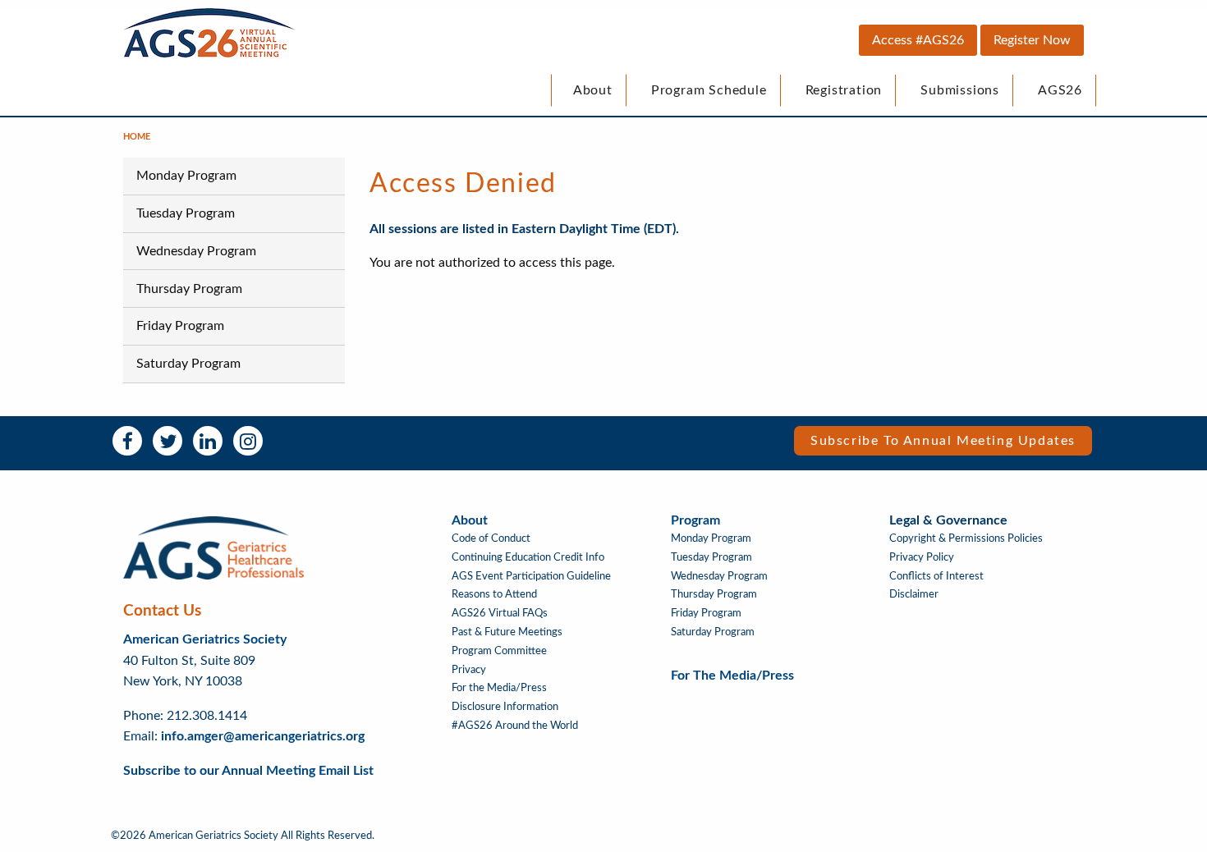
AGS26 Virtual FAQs (500, 613)
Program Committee (499, 651)
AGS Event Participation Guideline (531, 576)
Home (136, 136)
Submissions (959, 90)
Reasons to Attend (494, 594)
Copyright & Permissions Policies (966, 538)
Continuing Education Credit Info (528, 557)
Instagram (248, 440)
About (593, 90)
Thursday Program (189, 288)
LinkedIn (207, 440)
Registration (844, 90)
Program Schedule (709, 90)
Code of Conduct (491, 538)
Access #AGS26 (918, 40)
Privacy (469, 670)
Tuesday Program (185, 213)
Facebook (127, 440)
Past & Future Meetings (507, 632)
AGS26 (1060, 90)
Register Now (1032, 40)
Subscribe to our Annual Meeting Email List (248, 770)
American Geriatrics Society (205, 639)
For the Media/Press (499, 688)
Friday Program (180, 325)
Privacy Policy (921, 557)
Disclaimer (914, 594)
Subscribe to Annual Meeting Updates (943, 440)
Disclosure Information (505, 707)
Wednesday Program (196, 251)
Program (695, 520)
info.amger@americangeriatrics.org (263, 736)
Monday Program (186, 175)
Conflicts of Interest (936, 576)
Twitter (167, 440)
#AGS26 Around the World (515, 726)
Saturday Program (188, 363)
